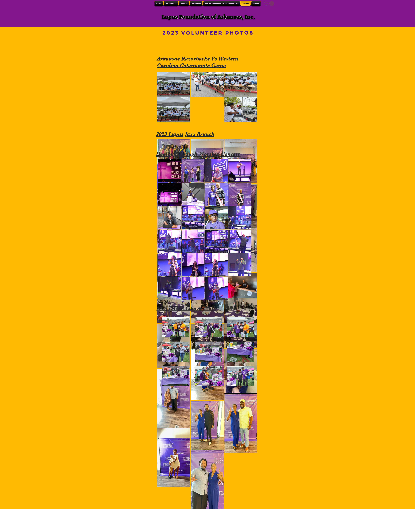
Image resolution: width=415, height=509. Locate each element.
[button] (171, 3)
